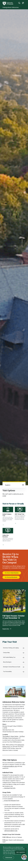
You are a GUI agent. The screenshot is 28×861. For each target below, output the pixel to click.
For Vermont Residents (11, 577)
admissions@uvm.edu (10, 766)
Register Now (5, 628)
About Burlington (7, 662)
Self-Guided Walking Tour (9, 657)
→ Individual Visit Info (8, 788)
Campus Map (6, 652)
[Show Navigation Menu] (23, 3)
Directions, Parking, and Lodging (11, 647)
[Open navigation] (23, 485)
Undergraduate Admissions (10, 7)
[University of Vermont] (7, 4)
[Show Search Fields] (19, 3)
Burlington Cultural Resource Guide (11, 666)
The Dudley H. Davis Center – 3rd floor (13, 736)
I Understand (8, 857)
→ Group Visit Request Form (10, 800)
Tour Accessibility (7, 671)
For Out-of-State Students (12, 573)
